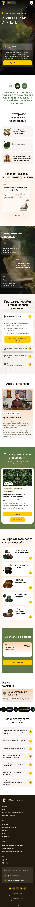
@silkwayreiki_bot (14, 876)
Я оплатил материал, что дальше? (14, 748)
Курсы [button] (11, 3)
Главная (4, 7)
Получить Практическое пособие (17, 339)
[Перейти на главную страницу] (3, 3)
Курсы (9, 7)
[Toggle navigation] (31, 3)
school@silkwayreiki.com (16, 880)
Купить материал (17, 662)
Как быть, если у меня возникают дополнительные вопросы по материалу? (14, 782)
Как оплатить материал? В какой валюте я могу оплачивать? (14, 741)
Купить (17, 514)
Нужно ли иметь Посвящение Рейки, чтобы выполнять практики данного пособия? (15, 731)
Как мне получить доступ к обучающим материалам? (12, 756)
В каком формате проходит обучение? (12, 773)
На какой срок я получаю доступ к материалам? (14, 764)
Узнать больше (17, 520)
